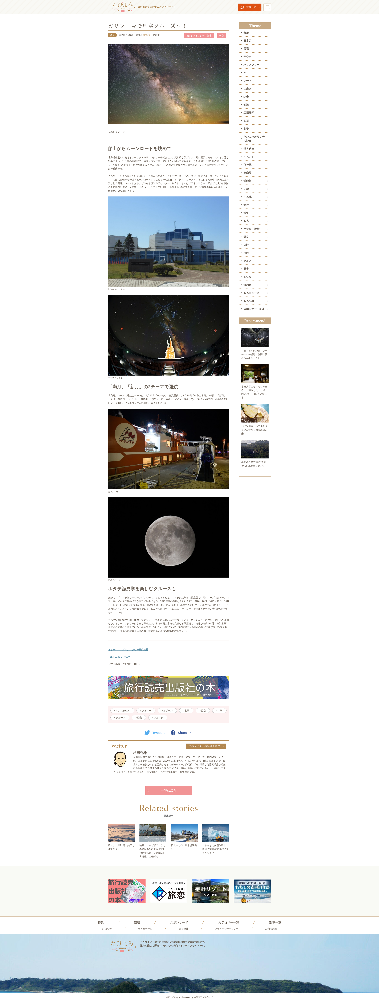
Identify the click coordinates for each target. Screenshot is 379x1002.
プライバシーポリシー (227, 928)
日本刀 (248, 40)
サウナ (248, 56)
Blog (246, 188)
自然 (246, 252)
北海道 (146, 35)
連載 (137, 922)
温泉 (246, 236)
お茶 (246, 120)
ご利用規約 (271, 928)
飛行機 (248, 164)
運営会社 (183, 928)
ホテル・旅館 (252, 228)
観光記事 (249, 300)
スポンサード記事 (254, 308)
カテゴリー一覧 (228, 922)
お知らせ (107, 928)
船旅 (246, 104)
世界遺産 (249, 148)
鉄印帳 (248, 180)
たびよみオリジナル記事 (199, 35)
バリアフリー (252, 64)
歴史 (246, 268)
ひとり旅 (158, 717)
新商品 (248, 172)
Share (182, 733)
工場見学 (249, 112)
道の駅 (248, 284)
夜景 (186, 710)
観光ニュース (252, 292)
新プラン (168, 710)
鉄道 (246, 212)
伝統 (246, 32)
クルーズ (120, 717)
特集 (101, 922)
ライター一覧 (145, 928)
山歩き (248, 88)
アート (248, 80)
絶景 (139, 717)
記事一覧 (251, 7)
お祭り (248, 276)
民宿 (246, 48)
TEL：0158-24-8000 (119, 657)
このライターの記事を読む (204, 746)
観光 (246, 220)
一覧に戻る (168, 790)
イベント (249, 156)
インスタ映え (123, 710)
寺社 (246, 204)
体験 (221, 35)
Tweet (157, 733)
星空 (203, 710)
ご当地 (248, 196)
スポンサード (179, 922)
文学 (246, 128)
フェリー (146, 710)
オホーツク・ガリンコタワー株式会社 (128, 649)
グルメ (248, 260)
